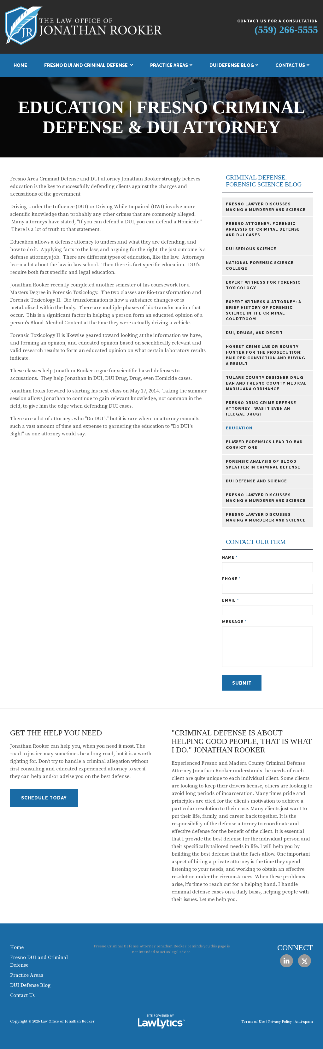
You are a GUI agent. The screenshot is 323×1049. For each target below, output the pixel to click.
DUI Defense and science (256, 481)
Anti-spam (304, 1021)
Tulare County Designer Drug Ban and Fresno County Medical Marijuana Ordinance (266, 383)
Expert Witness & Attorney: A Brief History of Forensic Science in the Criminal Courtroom (263, 310)
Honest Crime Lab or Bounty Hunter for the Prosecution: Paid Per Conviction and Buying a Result (265, 355)
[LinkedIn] (286, 961)
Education (239, 428)
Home (20, 65)
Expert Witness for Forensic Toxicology (263, 285)
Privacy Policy (280, 1021)
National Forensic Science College (260, 266)
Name (230, 557)
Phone (231, 579)
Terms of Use (253, 1021)
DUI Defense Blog (231, 65)
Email (230, 600)
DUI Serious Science (251, 249)
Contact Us (290, 65)
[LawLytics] (161, 1021)
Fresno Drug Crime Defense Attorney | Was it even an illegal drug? (261, 408)
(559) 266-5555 (286, 29)
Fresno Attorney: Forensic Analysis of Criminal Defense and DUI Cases (263, 229)
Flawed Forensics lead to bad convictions (264, 445)
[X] (304, 961)
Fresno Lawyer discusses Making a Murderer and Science (266, 207)
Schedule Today (44, 797)
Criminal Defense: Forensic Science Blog (264, 181)
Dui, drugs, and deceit (254, 333)
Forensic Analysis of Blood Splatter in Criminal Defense (263, 464)
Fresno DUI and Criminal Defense (86, 65)
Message (234, 622)
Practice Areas (169, 65)
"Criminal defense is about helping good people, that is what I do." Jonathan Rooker (242, 741)
